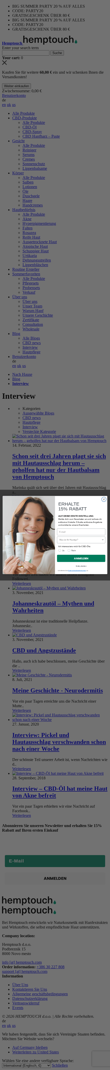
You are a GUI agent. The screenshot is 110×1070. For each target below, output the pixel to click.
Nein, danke (81, 566)
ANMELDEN (81, 558)
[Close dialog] (104, 499)
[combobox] (80, 540)
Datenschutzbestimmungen (77, 570)
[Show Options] (102, 540)
